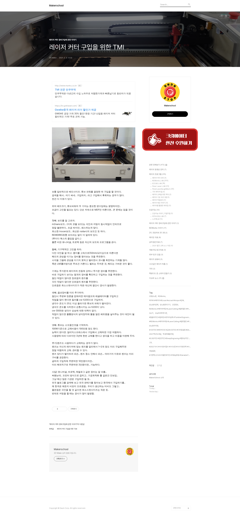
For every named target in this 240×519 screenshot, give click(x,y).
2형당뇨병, (153, 296)
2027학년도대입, (155, 334)
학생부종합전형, (168, 334)
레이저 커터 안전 (159, 178)
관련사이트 (177, 508)
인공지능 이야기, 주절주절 (162, 213)
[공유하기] (60, 409)
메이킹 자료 (155, 237)
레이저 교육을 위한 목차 (161, 194)
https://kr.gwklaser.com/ (66, 105)
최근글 (151, 365)
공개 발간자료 (155, 242)
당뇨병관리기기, (165, 305)
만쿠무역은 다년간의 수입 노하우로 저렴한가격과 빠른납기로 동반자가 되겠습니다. (93, 95)
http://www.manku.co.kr (66, 85)
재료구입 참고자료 (157, 250)
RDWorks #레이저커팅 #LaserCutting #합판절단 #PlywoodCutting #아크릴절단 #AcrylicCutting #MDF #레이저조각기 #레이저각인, (170, 309)
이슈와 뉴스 (155, 278)
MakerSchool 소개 (156, 378)
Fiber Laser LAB (160, 186)
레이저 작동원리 (159, 200)
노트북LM (157, 219)
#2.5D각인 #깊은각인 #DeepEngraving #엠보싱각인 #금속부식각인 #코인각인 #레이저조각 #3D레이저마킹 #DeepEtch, (170, 338)
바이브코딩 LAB (159, 216)
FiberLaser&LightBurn (163, 189)
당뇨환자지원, (154, 326)
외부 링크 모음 (156, 254)
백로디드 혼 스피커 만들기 (160, 273)
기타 (152, 269)
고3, (150, 342)
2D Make (177, 504)
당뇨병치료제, (154, 305)
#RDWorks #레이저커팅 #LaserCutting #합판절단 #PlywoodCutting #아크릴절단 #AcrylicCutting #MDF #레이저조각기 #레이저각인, (170, 321)
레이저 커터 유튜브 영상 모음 (181, 497)
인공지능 (154, 210)
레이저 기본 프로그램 (160, 197)
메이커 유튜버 (155, 259)
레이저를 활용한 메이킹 (161, 206)
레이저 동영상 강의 (157, 169)
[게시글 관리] (64, 409)
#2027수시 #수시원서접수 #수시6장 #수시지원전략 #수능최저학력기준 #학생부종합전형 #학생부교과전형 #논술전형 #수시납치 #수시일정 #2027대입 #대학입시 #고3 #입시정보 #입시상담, (170, 347)
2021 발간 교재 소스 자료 (162, 246)
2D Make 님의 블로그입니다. (65, 453)
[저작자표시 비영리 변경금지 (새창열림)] (83, 409)
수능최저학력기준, (161, 313)
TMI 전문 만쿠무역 (65, 89)
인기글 (159, 365)
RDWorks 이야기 (157, 228)
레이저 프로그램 (157, 174)
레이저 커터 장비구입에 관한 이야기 (164, 223)
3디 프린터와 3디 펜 (158, 233)
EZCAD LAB (158, 183)
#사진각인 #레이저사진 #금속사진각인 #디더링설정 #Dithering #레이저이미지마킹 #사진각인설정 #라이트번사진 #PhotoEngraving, (170, 330)
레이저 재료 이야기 (160, 203)
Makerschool (56, 5)
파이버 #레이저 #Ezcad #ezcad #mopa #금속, (166, 300)
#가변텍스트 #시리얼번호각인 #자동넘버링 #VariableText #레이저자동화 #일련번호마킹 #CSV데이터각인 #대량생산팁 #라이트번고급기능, (170, 355)
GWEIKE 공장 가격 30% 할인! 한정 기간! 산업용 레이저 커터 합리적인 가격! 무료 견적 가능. (85, 115)
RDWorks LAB (160, 181)
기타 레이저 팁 (158, 192)
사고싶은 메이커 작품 (158, 264)
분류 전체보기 (157, 165)
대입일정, (152, 351)
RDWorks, (162, 296)
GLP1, (151, 313)
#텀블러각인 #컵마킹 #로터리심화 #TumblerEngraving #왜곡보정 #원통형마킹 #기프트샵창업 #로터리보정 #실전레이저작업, (170, 317)
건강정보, (175, 305)
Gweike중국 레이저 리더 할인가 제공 (75, 109)
